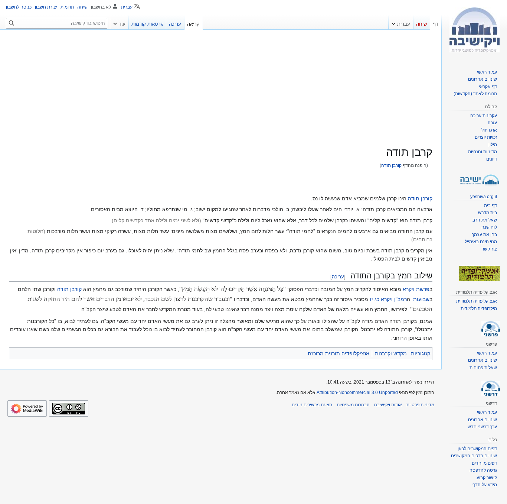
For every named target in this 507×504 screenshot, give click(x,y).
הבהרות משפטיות (353, 404)
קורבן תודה (391, 165)
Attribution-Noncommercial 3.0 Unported (357, 392)
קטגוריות (420, 353)
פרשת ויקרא (416, 289)
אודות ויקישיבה (388, 404)
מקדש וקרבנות (391, 353)
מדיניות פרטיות (420, 404)
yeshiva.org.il (483, 196)
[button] (401, 22)
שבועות (421, 299)
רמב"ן (400, 299)
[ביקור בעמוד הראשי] (474, 29)
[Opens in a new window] (27, 408)
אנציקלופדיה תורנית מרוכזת (338, 353)
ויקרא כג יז (381, 299)
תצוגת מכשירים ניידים (312, 404)
